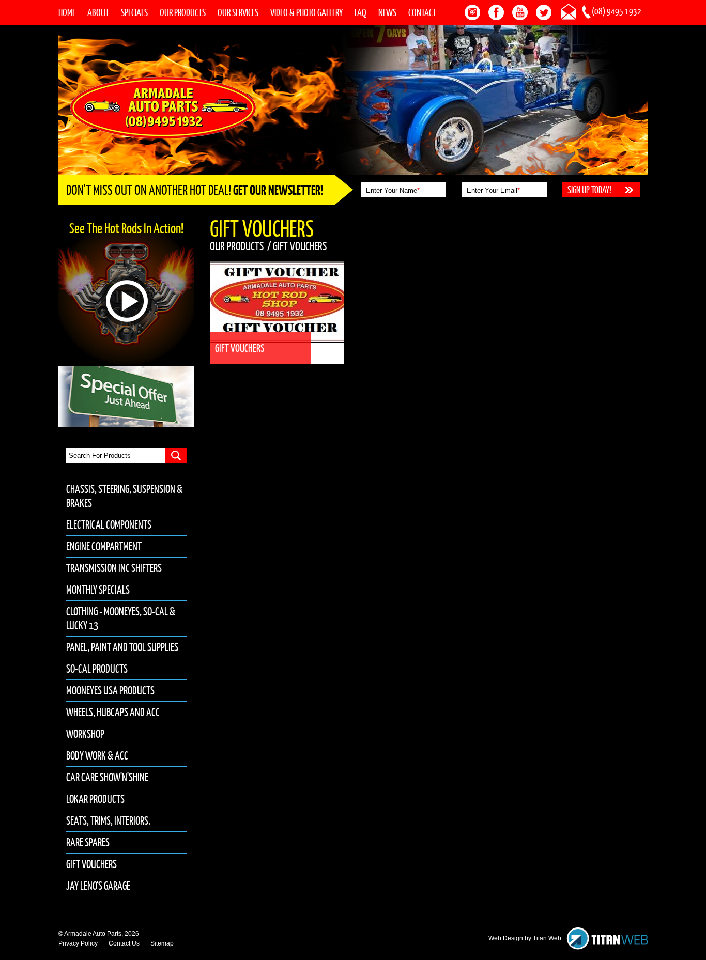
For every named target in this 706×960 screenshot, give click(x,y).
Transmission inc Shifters (114, 568)
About (98, 12)
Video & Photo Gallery (306, 12)
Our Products (183, 12)
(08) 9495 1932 (616, 11)
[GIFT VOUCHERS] (285, 265)
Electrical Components (108, 525)
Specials (134, 12)
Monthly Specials (98, 590)
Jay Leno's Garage (98, 886)
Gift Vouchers (91, 864)
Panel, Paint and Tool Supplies (122, 647)
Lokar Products (95, 799)
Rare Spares (88, 842)
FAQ (360, 12)
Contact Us (124, 943)
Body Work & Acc (97, 756)
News (387, 12)
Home (66, 12)
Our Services (238, 12)
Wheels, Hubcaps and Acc (113, 712)
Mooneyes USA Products (110, 691)
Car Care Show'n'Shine (107, 777)
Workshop (85, 734)
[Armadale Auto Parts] (163, 107)
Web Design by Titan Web (524, 938)
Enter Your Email (493, 190)
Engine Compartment (104, 546)
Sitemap (162, 943)
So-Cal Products (97, 669)
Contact (422, 12)
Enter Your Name (393, 190)
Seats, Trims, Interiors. (108, 821)
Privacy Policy (78, 943)
